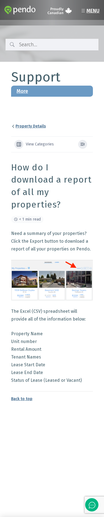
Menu (90, 11)
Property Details (31, 126)
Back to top (21, 398)
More (22, 91)
